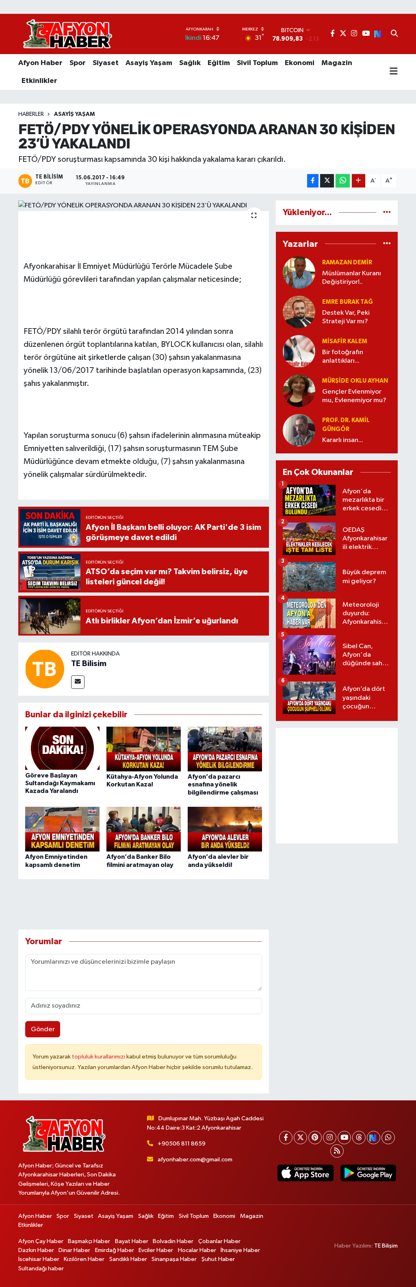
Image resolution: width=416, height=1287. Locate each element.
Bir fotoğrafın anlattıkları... (342, 356)
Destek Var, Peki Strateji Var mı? (346, 317)
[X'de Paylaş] (327, 180)
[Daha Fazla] (358, 180)
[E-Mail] (77, 682)
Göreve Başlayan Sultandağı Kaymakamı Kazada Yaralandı (60, 783)
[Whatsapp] (388, 1137)
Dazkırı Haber (36, 1250)
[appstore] (305, 1173)
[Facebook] (285, 1137)
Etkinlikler (39, 81)
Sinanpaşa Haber (174, 1259)
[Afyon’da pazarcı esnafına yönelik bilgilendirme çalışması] (225, 748)
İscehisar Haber (38, 1259)
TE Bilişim (386, 1246)
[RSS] (337, 1151)
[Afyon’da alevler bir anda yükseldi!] (225, 828)
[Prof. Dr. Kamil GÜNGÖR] (299, 430)
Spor (77, 63)
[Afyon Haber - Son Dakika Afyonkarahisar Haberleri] (67, 33)
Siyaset (106, 63)
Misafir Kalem (344, 341)
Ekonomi (299, 63)
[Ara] (394, 34)
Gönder (43, 1029)
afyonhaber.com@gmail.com (195, 1159)
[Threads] (359, 1137)
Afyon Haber (40, 63)
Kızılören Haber (84, 1259)
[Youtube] (344, 1137)
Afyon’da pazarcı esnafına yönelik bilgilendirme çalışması (223, 784)
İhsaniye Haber (240, 1250)
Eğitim (219, 63)
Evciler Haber (156, 1250)
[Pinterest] (315, 1137)
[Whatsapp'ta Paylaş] (343, 180)
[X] (300, 1137)
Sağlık (190, 63)
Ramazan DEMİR (347, 262)
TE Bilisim (88, 664)
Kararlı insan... (342, 440)
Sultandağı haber (41, 1268)
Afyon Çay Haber (40, 1241)
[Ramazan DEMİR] (299, 272)
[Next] (373, 1137)
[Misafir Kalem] (299, 351)
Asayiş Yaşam (149, 63)
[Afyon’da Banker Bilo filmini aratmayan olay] (143, 828)
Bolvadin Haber (173, 1241)
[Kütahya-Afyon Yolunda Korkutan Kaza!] (143, 748)
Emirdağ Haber (114, 1250)
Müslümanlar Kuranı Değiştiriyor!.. (351, 277)
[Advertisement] (337, 785)
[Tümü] (387, 212)
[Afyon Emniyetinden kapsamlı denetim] (62, 828)
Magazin (336, 63)
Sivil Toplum (257, 63)
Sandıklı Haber (128, 1259)
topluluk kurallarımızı (99, 1057)
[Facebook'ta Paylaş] (312, 180)
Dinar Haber (74, 1250)
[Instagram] (329, 1137)
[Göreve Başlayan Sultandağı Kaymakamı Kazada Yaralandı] (62, 748)
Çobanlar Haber (219, 1241)
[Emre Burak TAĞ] (299, 311)
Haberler (31, 114)
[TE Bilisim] (44, 668)
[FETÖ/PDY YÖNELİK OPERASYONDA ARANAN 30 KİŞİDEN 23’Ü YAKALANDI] (143, 205)
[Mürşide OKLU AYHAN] (299, 390)
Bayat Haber (131, 1241)
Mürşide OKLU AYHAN (355, 381)
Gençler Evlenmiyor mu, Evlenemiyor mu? (354, 396)
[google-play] (368, 1173)
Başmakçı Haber (89, 1241)
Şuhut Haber (218, 1259)
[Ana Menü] (394, 72)
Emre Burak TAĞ (347, 302)
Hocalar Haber (197, 1250)
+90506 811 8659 (182, 1144)
